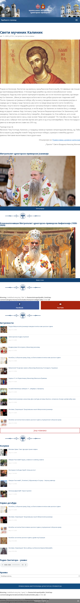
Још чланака (40, 430)
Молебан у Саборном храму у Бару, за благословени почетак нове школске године (35, 357)
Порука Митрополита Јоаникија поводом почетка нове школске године (31, 326)
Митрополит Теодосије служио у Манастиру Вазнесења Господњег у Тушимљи (33, 368)
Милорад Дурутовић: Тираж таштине (20, 491)
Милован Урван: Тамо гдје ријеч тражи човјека (23, 449)
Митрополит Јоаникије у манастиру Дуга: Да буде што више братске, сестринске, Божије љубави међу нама (42, 399)
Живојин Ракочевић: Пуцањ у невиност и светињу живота (26, 460)
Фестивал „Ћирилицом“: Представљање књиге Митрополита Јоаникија (30, 409)
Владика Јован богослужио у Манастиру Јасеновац (24, 347)
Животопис (40, 280)
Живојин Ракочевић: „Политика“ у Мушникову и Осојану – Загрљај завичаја (32, 480)
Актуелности (19, 36)
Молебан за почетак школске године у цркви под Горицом (27, 537)
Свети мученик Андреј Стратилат (19, 337)
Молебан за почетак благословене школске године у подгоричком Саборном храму (35, 420)
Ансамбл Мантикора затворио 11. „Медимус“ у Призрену (26, 389)
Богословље (29, 36)
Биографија (40, 208)
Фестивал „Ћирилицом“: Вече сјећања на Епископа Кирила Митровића (30, 548)
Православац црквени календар (66, 140)
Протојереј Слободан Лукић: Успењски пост (22, 470)
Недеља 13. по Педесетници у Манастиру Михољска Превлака (28, 378)
